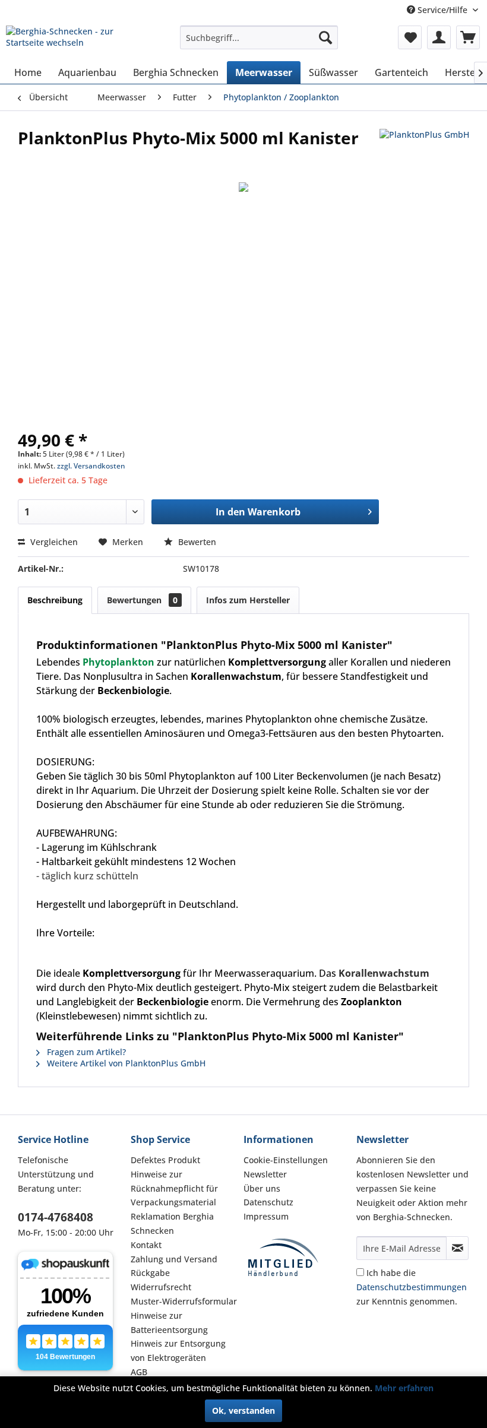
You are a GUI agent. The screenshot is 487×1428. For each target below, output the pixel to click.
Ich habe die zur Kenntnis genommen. (411, 1287)
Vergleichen (53, 541)
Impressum (266, 1216)
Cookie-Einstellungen (286, 1160)
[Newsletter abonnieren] (457, 1248)
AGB (139, 1372)
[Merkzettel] (410, 37)
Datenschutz (268, 1202)
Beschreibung (55, 600)
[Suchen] (325, 37)
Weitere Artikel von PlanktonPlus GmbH (125, 1063)
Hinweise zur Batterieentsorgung (169, 1322)
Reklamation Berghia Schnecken (172, 1223)
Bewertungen (142, 600)
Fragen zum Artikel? (85, 1051)
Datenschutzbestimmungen (411, 1287)
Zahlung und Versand (174, 1259)
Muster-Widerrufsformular (184, 1301)
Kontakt (146, 1244)
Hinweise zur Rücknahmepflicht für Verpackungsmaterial (174, 1188)
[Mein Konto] (439, 37)
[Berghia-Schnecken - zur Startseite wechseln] (73, 40)
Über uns (262, 1188)
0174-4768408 (55, 1217)
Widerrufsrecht (161, 1287)
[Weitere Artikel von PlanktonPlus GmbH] (424, 149)
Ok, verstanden (243, 1410)
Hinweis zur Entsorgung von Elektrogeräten (178, 1350)
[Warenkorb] (468, 37)
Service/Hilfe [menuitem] (442, 9)
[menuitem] (259, 37)
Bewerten (196, 541)
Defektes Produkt (165, 1160)
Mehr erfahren (404, 1388)
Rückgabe (150, 1272)
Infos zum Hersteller (248, 600)
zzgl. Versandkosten (91, 466)
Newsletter (265, 1174)
